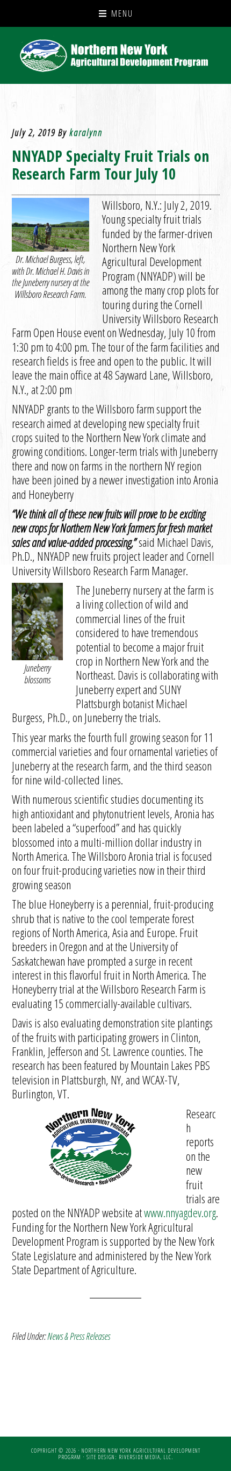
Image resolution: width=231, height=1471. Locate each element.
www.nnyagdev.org (180, 1212)
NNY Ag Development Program (116, 55)
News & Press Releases (78, 1336)
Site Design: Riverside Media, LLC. (129, 1457)
